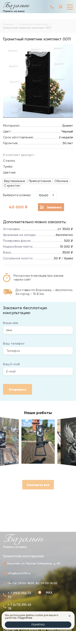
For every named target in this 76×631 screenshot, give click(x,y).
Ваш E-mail (11, 364)
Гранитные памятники (33, 24)
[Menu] (70, 7)
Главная (8, 24)
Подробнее (25, 617)
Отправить (17, 389)
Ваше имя (10, 323)
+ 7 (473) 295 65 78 (19, 606)
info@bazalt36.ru (19, 573)
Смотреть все (38, 485)
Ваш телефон (13, 343)
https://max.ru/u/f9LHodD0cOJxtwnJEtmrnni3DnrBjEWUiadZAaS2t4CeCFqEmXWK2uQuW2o (63, 7)
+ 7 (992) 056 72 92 (52, 7)
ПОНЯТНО (38, 624)
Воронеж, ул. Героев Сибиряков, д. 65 (33, 563)
